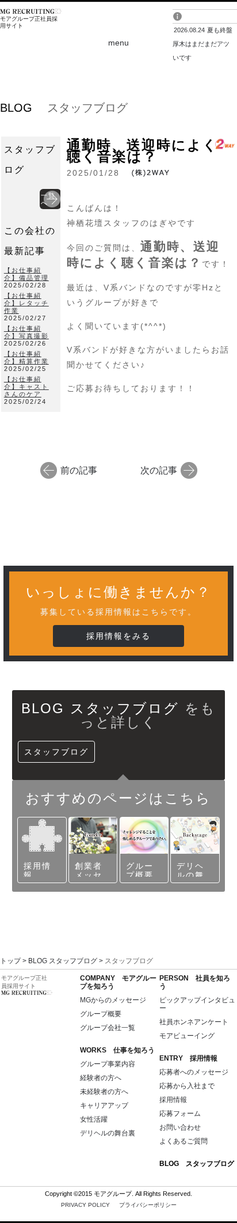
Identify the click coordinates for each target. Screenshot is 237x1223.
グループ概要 (100, 1014)
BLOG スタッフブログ (62, 961)
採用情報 (173, 1100)
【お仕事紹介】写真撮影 (26, 332)
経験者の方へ (100, 1078)
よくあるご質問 (183, 1141)
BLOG (196, 1164)
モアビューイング (187, 1036)
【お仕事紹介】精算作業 (26, 357)
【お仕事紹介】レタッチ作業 (26, 303)
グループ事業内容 (107, 1064)
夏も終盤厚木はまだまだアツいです (202, 43)
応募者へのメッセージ (193, 1072)
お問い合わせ (180, 1127)
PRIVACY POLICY (119, 1205)
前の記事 (78, 469)
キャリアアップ (104, 1105)
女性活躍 (94, 1119)
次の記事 (158, 469)
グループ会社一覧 (107, 1028)
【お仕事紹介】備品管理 (26, 274)
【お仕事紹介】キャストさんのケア (26, 386)
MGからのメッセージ (113, 1000)
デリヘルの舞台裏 (107, 1133)
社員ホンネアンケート (193, 1022)
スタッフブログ (56, 751)
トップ (10, 961)
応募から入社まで (187, 1086)
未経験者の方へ (104, 1092)
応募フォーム (180, 1114)
